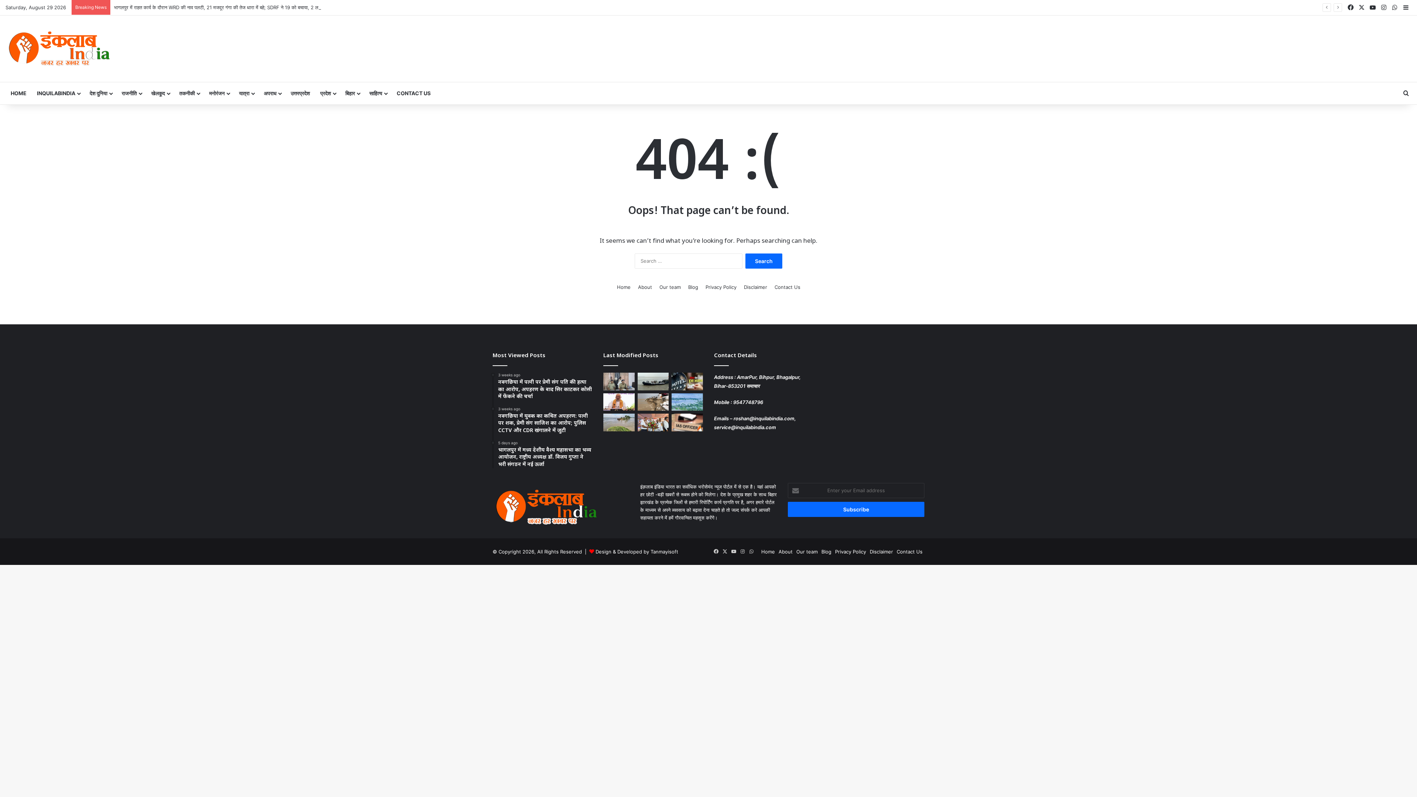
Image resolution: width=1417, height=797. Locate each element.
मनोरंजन (217, 93)
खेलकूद (158, 93)
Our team (670, 287)
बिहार (350, 93)
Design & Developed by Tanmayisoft (637, 552)
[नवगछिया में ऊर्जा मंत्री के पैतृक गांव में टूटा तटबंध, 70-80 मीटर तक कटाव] (619, 422)
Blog (693, 287)
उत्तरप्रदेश (300, 93)
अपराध (270, 93)
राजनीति (129, 93)
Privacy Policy (721, 287)
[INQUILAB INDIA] (59, 48)
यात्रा (244, 93)
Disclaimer (755, 287)
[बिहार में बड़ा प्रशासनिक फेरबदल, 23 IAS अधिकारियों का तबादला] (687, 422)
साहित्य (375, 93)
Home (19, 93)
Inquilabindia (56, 93)
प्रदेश (325, 93)
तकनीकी (187, 93)
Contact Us (414, 93)
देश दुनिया (98, 93)
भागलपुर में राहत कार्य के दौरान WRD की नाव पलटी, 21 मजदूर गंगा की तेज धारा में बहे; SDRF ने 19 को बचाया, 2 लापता (219, 7)
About (645, 287)
